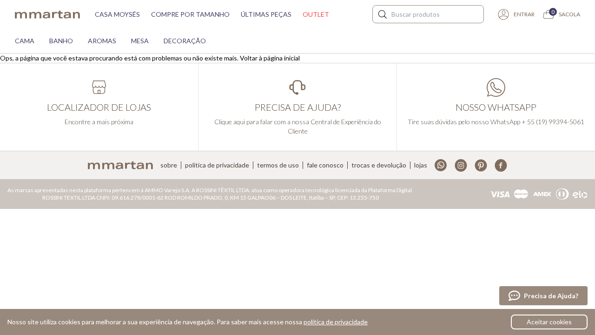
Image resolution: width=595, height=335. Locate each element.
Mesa (140, 41)
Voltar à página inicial (270, 58)
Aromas (102, 41)
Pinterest (481, 165)
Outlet (316, 14)
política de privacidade (336, 322)
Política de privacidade (217, 165)
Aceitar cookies (549, 322)
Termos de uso (278, 165)
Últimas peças (266, 14)
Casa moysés (117, 14)
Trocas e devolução (378, 165)
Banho (61, 41)
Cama (24, 41)
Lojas (420, 165)
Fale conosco (325, 165)
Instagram (461, 165)
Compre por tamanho (190, 14)
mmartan (47, 14)
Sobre (168, 165)
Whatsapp (441, 165)
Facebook (501, 165)
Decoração (185, 41)
